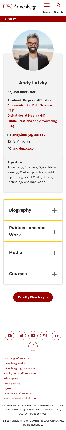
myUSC (8, 388)
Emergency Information (18, 393)
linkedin (33, 335)
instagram (44, 335)
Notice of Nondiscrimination (20, 398)
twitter (21, 335)
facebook (33, 346)
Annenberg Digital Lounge (19, 368)
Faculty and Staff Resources (20, 373)
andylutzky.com (24, 148)
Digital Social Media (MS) (26, 115)
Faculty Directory (31, 297)
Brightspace (11, 378)
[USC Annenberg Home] (19, 9)
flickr (56, 335)
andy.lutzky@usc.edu (28, 135)
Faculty (9, 19)
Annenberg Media (14, 363)
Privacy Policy (12, 383)
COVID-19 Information (17, 358)
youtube (9, 335)
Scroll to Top (55, 419)
